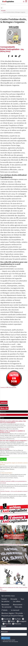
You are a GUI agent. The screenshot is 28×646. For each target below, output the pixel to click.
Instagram (22, 621)
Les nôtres (16, 601)
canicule (2, 489)
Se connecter (6, 607)
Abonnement (17, 605)
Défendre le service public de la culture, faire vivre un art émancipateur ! (13, 421)
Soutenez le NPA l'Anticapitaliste (8, 387)
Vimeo (4, 621)
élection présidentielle (5, 479)
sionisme (2, 471)
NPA (1, 461)
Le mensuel (15, 610)
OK (1, 8)
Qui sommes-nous (8, 596)
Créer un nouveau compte (9, 640)
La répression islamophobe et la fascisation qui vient (12, 565)
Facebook (7, 619)
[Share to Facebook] (8, 56)
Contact (4, 599)
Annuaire (14, 599)
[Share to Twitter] (12, 56)
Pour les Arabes (4, 449)
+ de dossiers (3, 590)
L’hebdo (4, 610)
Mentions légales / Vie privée (12, 613)
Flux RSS (8, 624)
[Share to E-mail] (15, 56)
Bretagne (2, 417)
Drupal (13, 616)
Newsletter (5, 605)
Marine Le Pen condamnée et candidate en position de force (12, 431)
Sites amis (18, 607)
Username (3, 626)
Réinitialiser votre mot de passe (10, 641)
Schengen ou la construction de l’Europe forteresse (12, 544)
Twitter (12, 621)
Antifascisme (3, 411)
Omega (20, 616)
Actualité (3, 10)
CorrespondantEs (3, 405)
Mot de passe (4, 631)
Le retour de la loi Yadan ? (6, 473)
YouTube (17, 619)
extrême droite (3, 414)
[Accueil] (7, 1)
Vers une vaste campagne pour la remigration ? (13, 440)
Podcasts (17, 624)
